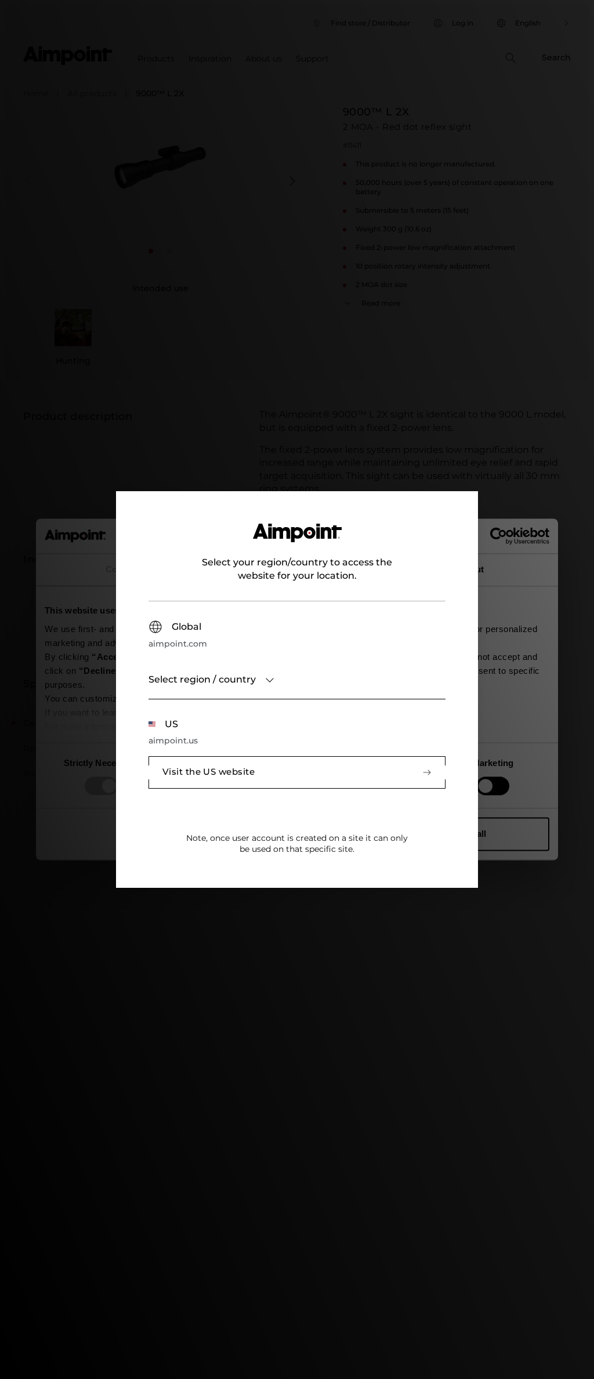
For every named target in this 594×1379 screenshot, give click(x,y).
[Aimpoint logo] (297, 540)
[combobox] (297, 680)
